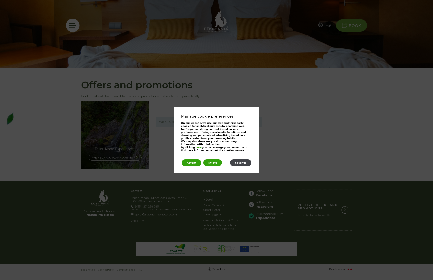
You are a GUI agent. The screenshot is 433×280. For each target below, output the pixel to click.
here (199, 147)
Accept (191, 162)
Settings (240, 162)
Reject (212, 162)
